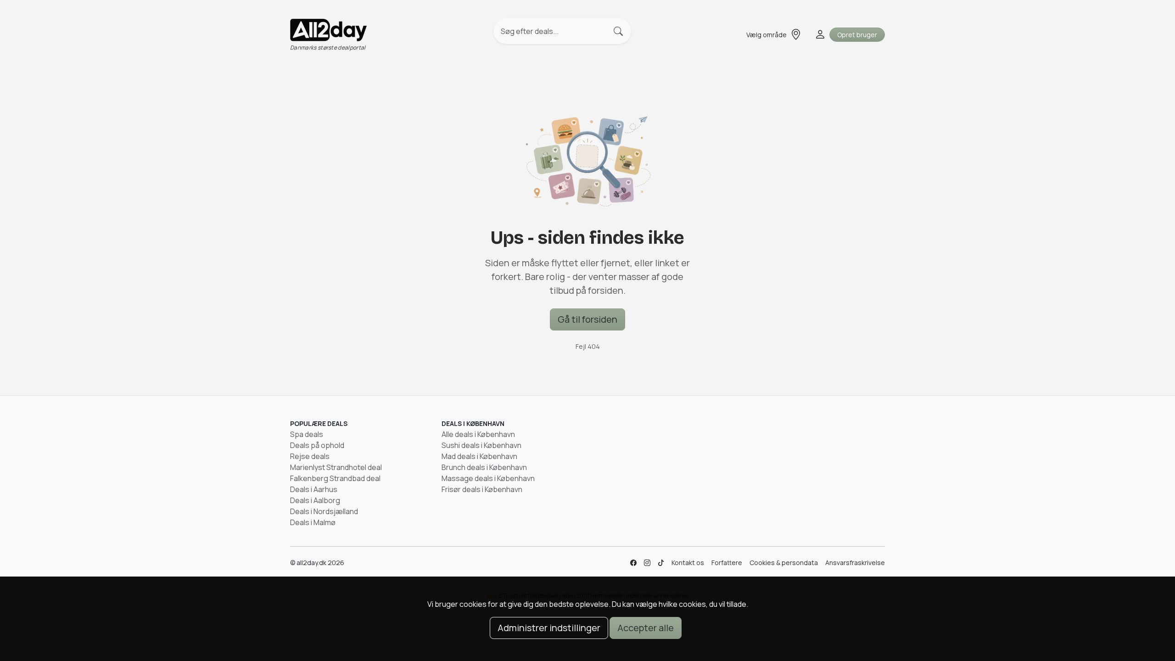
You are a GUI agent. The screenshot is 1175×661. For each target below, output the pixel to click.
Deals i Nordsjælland (324, 511)
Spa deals (306, 434)
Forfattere (726, 562)
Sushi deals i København (481, 445)
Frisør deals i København (482, 489)
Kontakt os (687, 562)
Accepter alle (645, 628)
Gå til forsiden (587, 319)
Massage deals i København (488, 478)
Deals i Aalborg (315, 500)
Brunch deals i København (484, 467)
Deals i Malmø (313, 522)
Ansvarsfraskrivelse (855, 562)
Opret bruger (857, 34)
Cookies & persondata (784, 562)
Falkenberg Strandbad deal (335, 478)
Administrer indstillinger (549, 628)
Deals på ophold (317, 445)
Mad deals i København (479, 456)
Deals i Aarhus (313, 489)
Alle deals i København (478, 434)
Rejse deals (310, 456)
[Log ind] (819, 34)
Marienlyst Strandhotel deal (336, 467)
